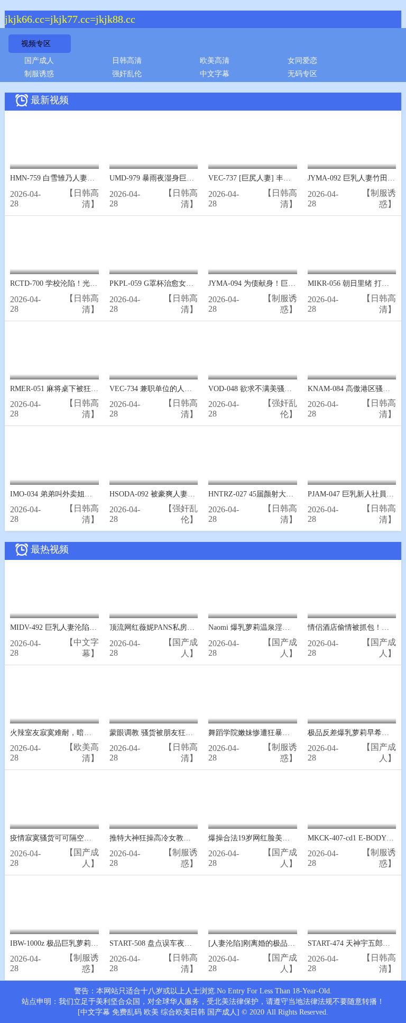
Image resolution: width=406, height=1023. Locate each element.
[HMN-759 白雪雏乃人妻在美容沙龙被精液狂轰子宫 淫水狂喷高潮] (54, 142)
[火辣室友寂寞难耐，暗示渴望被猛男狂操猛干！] (54, 697)
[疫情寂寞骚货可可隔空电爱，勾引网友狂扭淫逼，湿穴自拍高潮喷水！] (54, 802)
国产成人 (39, 61)
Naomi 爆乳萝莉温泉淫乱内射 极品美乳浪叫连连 (287, 627)
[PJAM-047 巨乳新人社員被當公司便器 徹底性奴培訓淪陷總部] (352, 458)
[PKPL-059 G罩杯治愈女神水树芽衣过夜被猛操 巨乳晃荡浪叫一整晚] (153, 248)
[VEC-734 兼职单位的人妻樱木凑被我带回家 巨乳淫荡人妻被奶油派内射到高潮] (153, 353)
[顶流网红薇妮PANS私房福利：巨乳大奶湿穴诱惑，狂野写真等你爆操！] (153, 592)
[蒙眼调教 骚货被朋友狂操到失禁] (153, 697)
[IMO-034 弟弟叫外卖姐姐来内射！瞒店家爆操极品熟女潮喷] (54, 458)
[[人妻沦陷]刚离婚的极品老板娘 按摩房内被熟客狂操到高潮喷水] (252, 907)
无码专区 (302, 74)
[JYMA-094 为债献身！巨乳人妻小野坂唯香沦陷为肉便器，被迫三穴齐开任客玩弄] (252, 248)
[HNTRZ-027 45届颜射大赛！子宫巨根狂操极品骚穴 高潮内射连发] (252, 458)
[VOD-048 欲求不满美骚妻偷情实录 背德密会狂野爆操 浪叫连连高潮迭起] (252, 353)
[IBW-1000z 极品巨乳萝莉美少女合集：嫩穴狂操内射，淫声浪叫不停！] (54, 907)
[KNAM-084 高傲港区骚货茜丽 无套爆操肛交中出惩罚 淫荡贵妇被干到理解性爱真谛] (352, 353)
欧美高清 (214, 61)
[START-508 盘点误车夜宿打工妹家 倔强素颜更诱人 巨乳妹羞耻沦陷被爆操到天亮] (153, 907)
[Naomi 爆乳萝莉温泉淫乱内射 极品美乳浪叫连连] (252, 592)
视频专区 (36, 44)
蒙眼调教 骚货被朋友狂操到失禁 (162, 733)
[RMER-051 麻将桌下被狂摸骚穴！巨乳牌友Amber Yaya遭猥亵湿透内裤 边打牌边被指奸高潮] (54, 353)
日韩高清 (127, 61)
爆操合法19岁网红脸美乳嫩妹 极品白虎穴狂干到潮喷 (294, 838)
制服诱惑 (39, 74)
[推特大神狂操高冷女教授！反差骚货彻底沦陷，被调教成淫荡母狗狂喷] (153, 802)
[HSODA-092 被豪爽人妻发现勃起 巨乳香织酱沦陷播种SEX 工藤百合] (153, 458)
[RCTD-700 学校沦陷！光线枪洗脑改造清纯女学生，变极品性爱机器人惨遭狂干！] (54, 248)
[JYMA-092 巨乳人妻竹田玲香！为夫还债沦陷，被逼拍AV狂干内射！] (352, 142)
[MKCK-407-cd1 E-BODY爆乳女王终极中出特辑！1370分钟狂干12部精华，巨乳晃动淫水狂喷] (352, 802)
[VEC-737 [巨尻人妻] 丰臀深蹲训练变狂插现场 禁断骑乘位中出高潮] (252, 142)
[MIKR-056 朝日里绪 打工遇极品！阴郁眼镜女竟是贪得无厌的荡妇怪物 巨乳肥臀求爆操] (352, 248)
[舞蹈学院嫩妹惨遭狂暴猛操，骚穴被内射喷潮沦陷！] (252, 697)
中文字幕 (214, 74)
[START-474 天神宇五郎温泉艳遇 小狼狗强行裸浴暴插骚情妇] (352, 907)
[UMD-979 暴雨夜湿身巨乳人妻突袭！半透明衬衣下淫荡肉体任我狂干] (153, 142)
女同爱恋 (302, 61)
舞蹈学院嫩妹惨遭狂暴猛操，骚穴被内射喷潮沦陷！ (293, 733)
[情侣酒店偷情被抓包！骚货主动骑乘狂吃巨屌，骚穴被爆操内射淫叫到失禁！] (352, 592)
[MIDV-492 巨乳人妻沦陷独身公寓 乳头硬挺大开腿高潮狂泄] (54, 592)
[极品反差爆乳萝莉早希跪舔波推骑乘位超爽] (352, 697)
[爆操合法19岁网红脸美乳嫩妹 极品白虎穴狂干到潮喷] (252, 802)
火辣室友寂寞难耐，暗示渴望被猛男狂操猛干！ (87, 733)
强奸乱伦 (127, 74)
